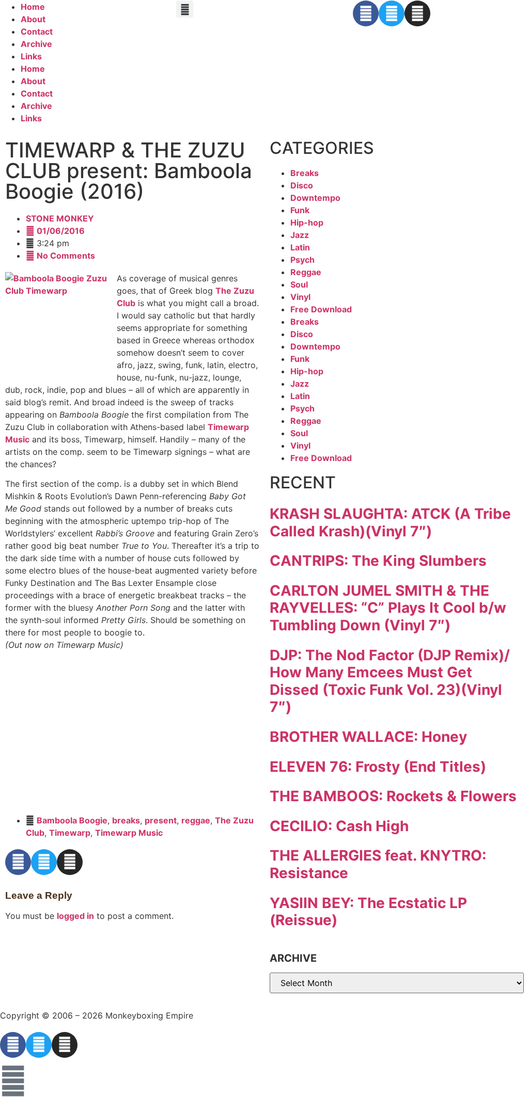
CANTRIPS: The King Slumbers (378, 560)
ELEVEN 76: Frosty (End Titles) (378, 766)
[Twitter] (391, 13)
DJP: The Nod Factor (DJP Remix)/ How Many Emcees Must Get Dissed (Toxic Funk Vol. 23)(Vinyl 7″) (390, 681)
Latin (300, 247)
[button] (184, 9)
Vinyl (300, 297)
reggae (195, 820)
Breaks (304, 173)
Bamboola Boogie (72, 820)
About (33, 19)
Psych (302, 260)
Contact (37, 31)
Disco (301, 185)
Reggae (305, 272)
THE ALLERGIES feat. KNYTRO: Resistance (378, 864)
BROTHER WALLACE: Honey (368, 736)
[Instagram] (417, 13)
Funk (299, 210)
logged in (75, 916)
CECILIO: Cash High (339, 826)
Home (33, 7)
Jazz (299, 235)
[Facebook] (366, 13)
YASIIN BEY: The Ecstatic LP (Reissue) (368, 911)
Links (31, 56)
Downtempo (315, 198)
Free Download (321, 309)
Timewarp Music (129, 833)
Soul (299, 284)
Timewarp (69, 833)
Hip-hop (306, 222)
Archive (36, 44)
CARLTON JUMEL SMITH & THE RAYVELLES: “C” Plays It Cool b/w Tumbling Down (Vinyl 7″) (388, 608)
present (161, 820)
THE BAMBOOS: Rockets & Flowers (393, 796)
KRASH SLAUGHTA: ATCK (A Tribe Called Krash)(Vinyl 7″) (390, 522)
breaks (126, 820)
